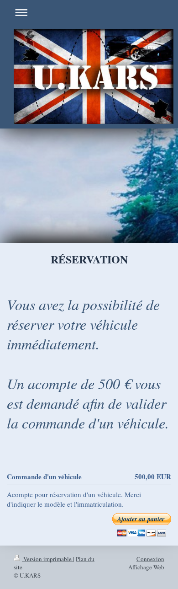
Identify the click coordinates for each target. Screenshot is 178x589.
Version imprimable (47, 559)
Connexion (150, 559)
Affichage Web (146, 567)
